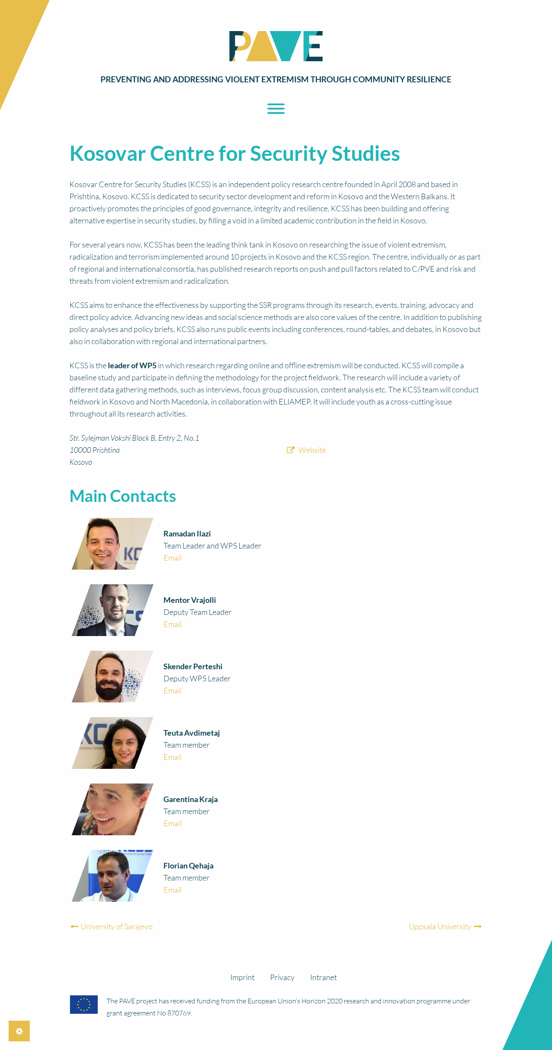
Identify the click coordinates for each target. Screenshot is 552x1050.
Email (172, 557)
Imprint (242, 977)
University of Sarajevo (116, 926)
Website (312, 449)
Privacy (282, 977)
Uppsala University (441, 926)
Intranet (323, 977)
